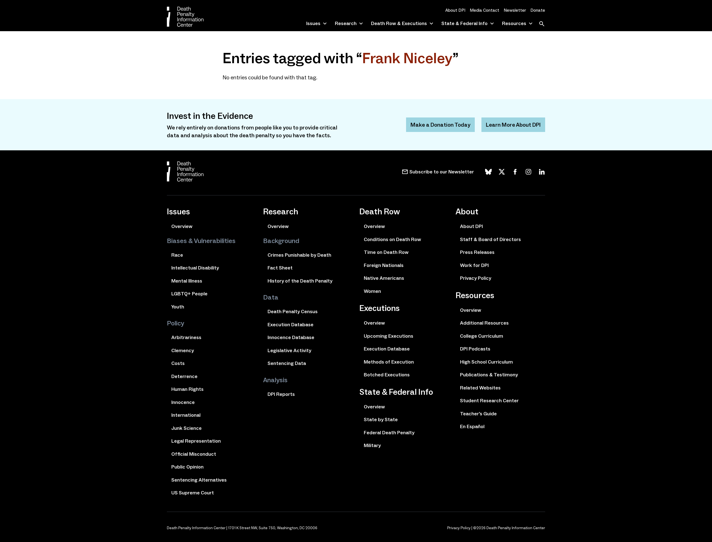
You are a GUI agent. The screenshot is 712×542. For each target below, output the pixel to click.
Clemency (182, 350)
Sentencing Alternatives (199, 480)
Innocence (183, 402)
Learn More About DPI (513, 124)
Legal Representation (196, 441)
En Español (472, 426)
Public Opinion (187, 467)
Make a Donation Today (440, 124)
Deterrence (184, 376)
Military (372, 445)
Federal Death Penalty (389, 433)
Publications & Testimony (489, 375)
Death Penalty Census (293, 311)
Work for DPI (474, 265)
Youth (177, 307)
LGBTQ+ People (189, 294)
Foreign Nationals (384, 265)
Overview (181, 226)
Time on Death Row (386, 252)
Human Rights (187, 389)
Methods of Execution (389, 362)
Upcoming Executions (388, 336)
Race (177, 255)
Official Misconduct (193, 454)
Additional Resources (484, 323)
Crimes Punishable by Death (299, 255)
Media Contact (484, 10)
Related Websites (480, 388)
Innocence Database (291, 337)
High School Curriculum (486, 362)
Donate (537, 10)
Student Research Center (489, 401)
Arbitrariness (186, 337)
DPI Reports (281, 394)
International (186, 415)
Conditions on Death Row (392, 239)
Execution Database (290, 325)
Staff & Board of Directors (490, 239)
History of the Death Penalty (300, 281)
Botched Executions (387, 375)
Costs (178, 363)
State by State (381, 419)
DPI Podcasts (475, 349)
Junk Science (186, 428)
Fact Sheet (280, 268)
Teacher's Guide (478, 414)
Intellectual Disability (195, 268)
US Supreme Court (192, 493)
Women (372, 291)
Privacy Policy (475, 278)
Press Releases (477, 252)
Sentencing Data (287, 363)
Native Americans (384, 278)
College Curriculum (481, 336)
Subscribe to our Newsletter (441, 172)
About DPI (455, 10)
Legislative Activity (289, 350)
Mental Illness (186, 281)
